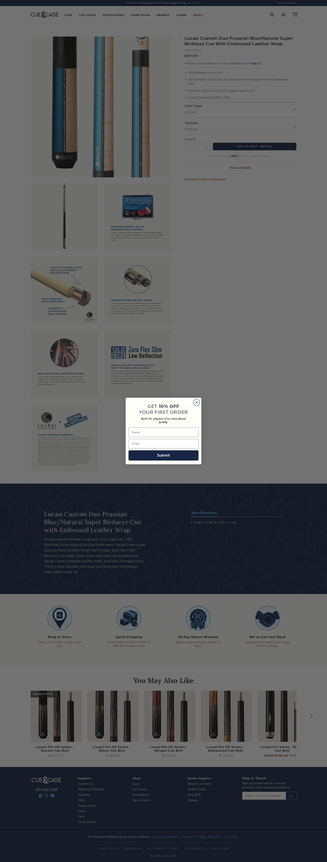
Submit (163, 455)
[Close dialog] (196, 402)
